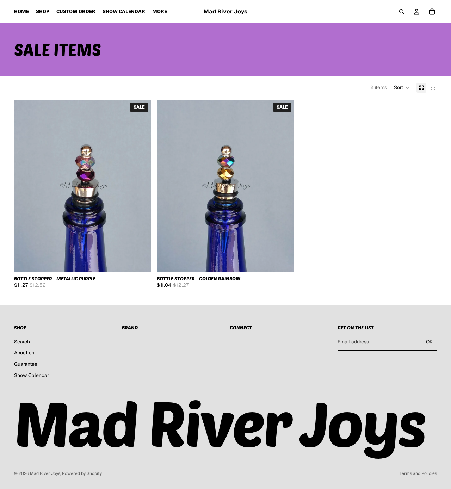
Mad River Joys (45, 473)
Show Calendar (31, 375)
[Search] (401, 11)
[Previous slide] (24, 185)
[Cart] (432, 11)
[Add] (140, 260)
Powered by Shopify (82, 473)
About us (24, 353)
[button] (401, 87)
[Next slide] (140, 185)
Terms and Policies (418, 473)
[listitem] (160, 11)
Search (22, 342)
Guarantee (25, 364)
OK (429, 342)
